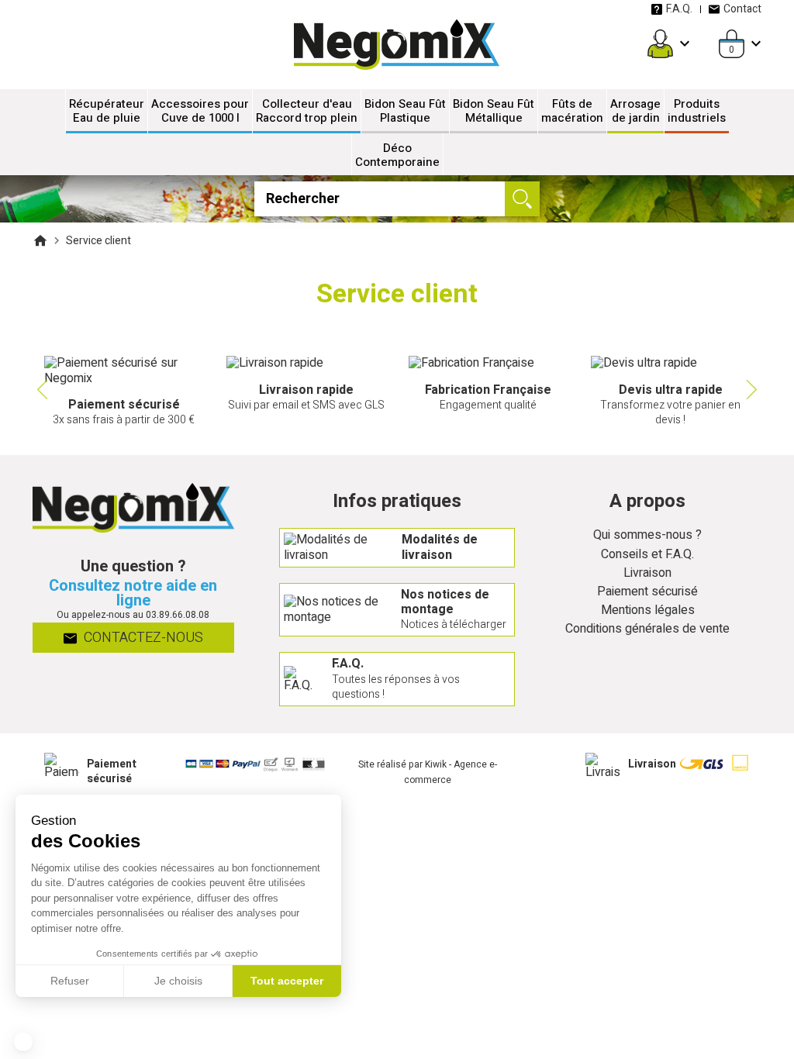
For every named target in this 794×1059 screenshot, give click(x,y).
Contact (742, 9)
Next (753, 390)
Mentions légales (648, 610)
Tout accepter (286, 980)
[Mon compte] (660, 43)
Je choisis (178, 980)
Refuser (69, 980)
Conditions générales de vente (647, 629)
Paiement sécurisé (647, 592)
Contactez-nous (142, 637)
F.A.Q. (679, 9)
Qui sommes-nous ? (647, 535)
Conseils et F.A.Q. (647, 554)
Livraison (647, 573)
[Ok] (522, 198)
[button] (23, 1042)
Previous (40, 390)
